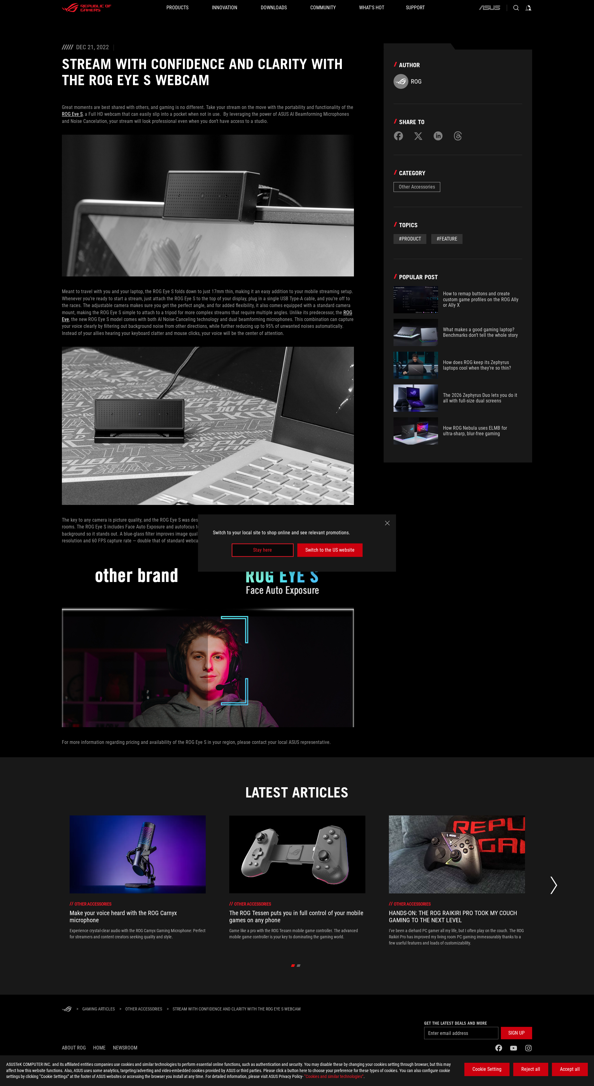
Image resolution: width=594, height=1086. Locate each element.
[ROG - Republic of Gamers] (86, 7)
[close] (387, 523)
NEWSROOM (125, 1048)
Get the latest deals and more (455, 1023)
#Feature (447, 239)
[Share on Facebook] (398, 136)
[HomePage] (67, 1009)
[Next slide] (554, 887)
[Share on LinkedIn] (438, 136)
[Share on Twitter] (418, 136)
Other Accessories (417, 187)
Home (99, 1048)
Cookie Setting (486, 1069)
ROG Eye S (72, 114)
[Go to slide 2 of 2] (299, 965)
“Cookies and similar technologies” (334, 1076)
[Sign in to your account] (528, 7)
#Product (410, 239)
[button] (516, 1033)
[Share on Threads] (458, 136)
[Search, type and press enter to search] (516, 8)
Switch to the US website (330, 550)
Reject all (530, 1069)
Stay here (262, 550)
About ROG (74, 1048)
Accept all (570, 1069)
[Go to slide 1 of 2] (293, 965)
